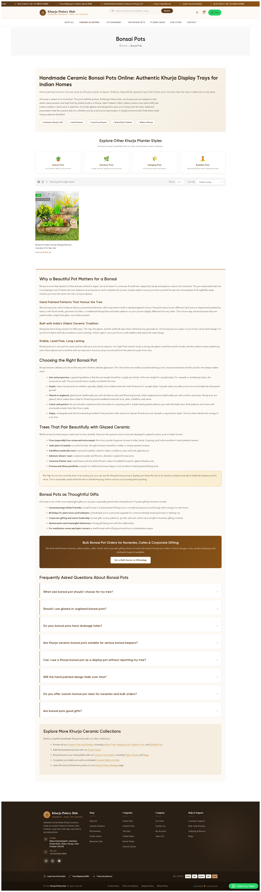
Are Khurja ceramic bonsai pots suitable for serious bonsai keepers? (130, 643)
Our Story (176, 22)
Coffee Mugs (128, 836)
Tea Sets (126, 831)
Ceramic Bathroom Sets (107, 760)
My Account (161, 831)
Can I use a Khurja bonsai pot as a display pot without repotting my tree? (130, 660)
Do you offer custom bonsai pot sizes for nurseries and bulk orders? (130, 694)
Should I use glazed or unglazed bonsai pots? (130, 609)
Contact (191, 22)
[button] (243, 886)
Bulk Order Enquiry (196, 826)
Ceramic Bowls (129, 846)
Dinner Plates (128, 841)
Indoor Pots (110, 744)
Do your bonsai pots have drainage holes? (130, 626)
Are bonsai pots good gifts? (130, 711)
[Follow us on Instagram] (46, 860)
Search (167, 11)
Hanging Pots (123, 744)
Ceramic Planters (89, 22)
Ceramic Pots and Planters (80, 744)
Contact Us (160, 826)
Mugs (146, 755)
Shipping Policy (147, 886)
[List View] (42, 181)
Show (171, 181)
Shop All (69, 22)
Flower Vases (157, 22)
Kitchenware (114, 22)
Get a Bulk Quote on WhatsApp (130, 560)
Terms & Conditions (130, 886)
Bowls (135, 755)
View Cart (160, 836)
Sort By (191, 181)
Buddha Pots (156, 744)
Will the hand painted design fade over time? (130, 677)
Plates (128, 755)
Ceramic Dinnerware (104, 755)
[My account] (197, 13)
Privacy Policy (113, 886)
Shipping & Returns (196, 831)
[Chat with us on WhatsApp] (52, 860)
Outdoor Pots (138, 744)
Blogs (190, 836)
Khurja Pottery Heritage (106, 765)
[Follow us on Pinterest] (59, 860)
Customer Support (196, 821)
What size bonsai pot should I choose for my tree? (130, 592)
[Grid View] (38, 181)
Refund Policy (162, 886)
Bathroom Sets (136, 22)
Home (125, 45)
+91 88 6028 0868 (57, 854)
